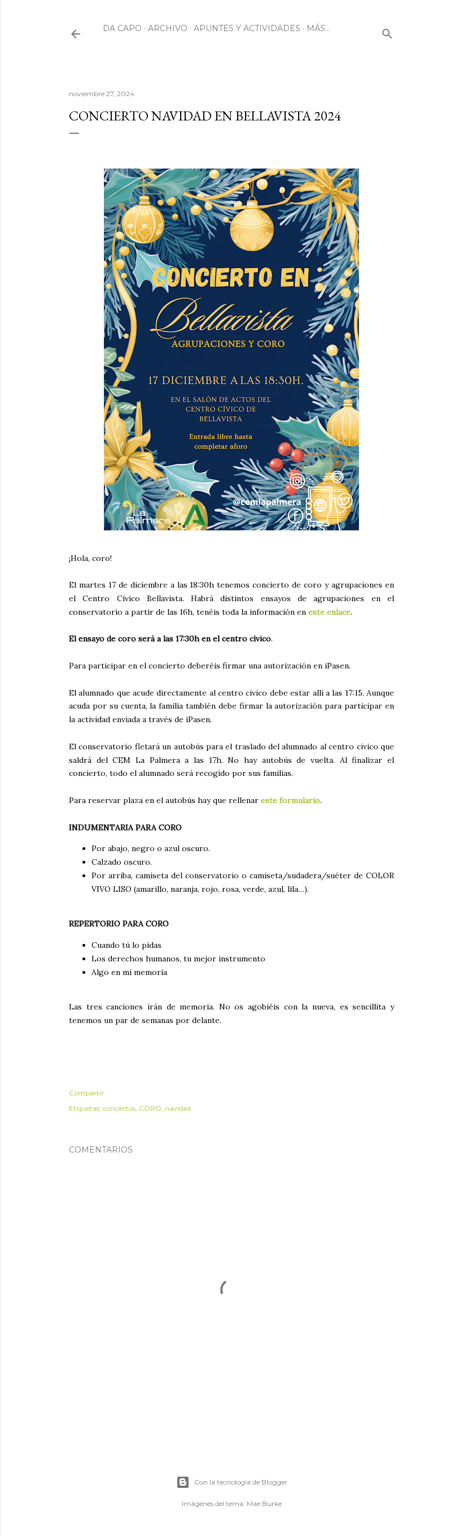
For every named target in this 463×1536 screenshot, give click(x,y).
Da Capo (122, 28)
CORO (150, 1108)
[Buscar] (387, 31)
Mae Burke (264, 1503)
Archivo (167, 28)
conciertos (119, 1108)
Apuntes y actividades (247, 28)
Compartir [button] (86, 1093)
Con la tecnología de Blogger (240, 1482)
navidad (178, 1108)
